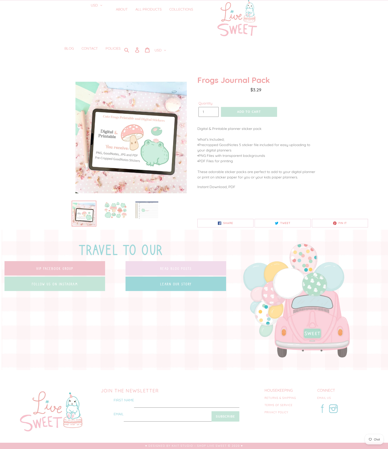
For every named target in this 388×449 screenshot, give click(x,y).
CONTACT (90, 48)
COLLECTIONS (181, 9)
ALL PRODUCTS (148, 9)
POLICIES (113, 48)
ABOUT (122, 9)
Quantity (205, 103)
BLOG (69, 48)
